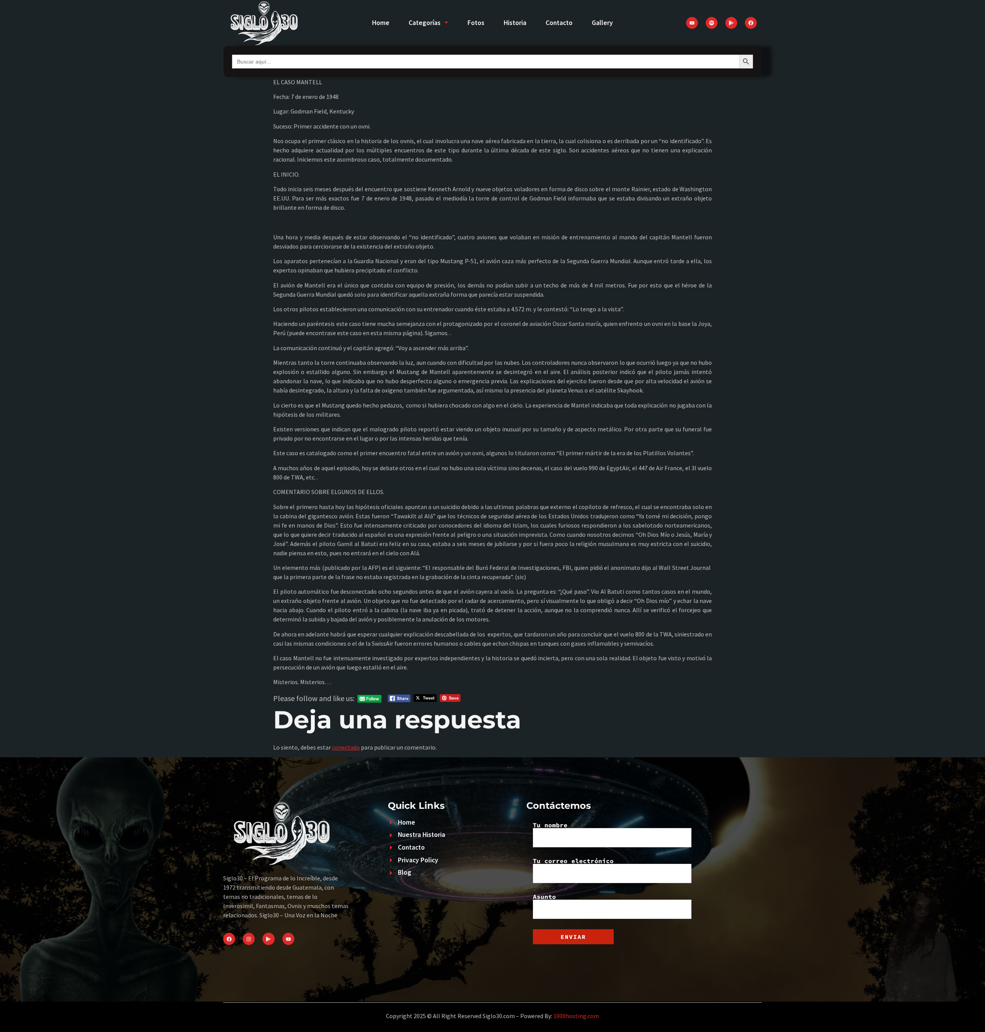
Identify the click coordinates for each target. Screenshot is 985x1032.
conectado (346, 747)
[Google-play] (731, 23)
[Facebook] (751, 23)
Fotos (475, 22)
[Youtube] (692, 23)
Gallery (602, 22)
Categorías (425, 22)
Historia (515, 22)
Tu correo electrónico (573, 861)
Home (380, 22)
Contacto (559, 22)
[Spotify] (712, 23)
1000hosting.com (576, 1016)
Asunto (544, 896)
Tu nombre (550, 825)
